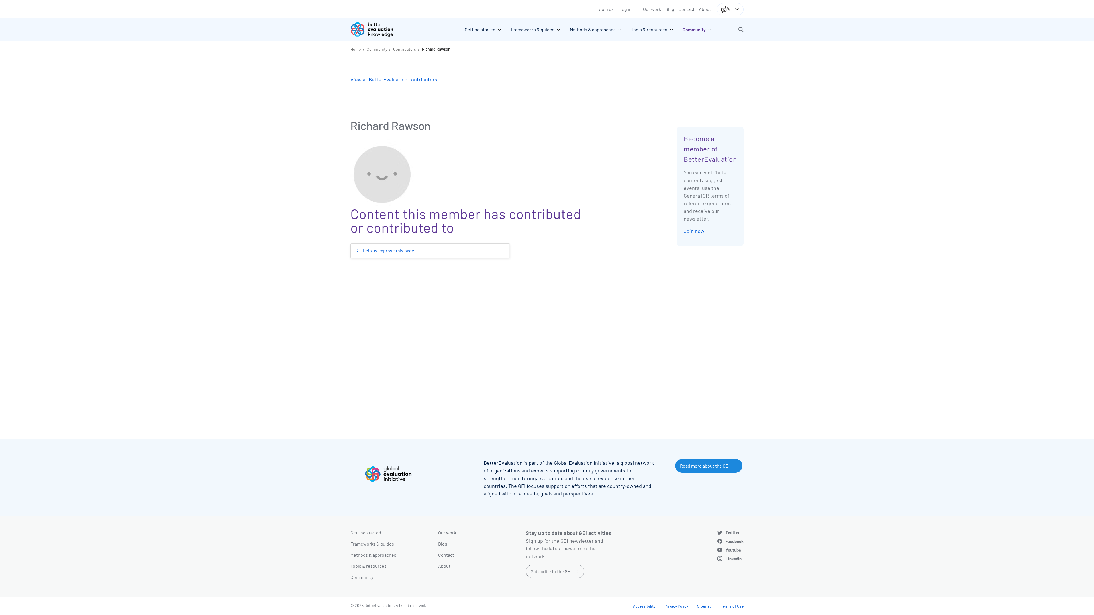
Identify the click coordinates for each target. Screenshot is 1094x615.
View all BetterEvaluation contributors (393, 79)
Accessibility (644, 606)
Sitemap (704, 606)
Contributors (404, 49)
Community (377, 49)
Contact (687, 9)
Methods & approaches (373, 555)
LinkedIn (734, 558)
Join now (694, 231)
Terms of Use (732, 606)
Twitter (733, 532)
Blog (669, 9)
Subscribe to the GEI (551, 571)
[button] (741, 29)
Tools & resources (368, 566)
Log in (625, 9)
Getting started (365, 532)
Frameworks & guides (372, 543)
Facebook (735, 541)
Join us (606, 9)
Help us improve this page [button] (388, 250)
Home (355, 49)
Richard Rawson (436, 49)
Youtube (733, 549)
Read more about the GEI (705, 465)
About (705, 9)
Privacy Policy (676, 606)
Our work (652, 9)
